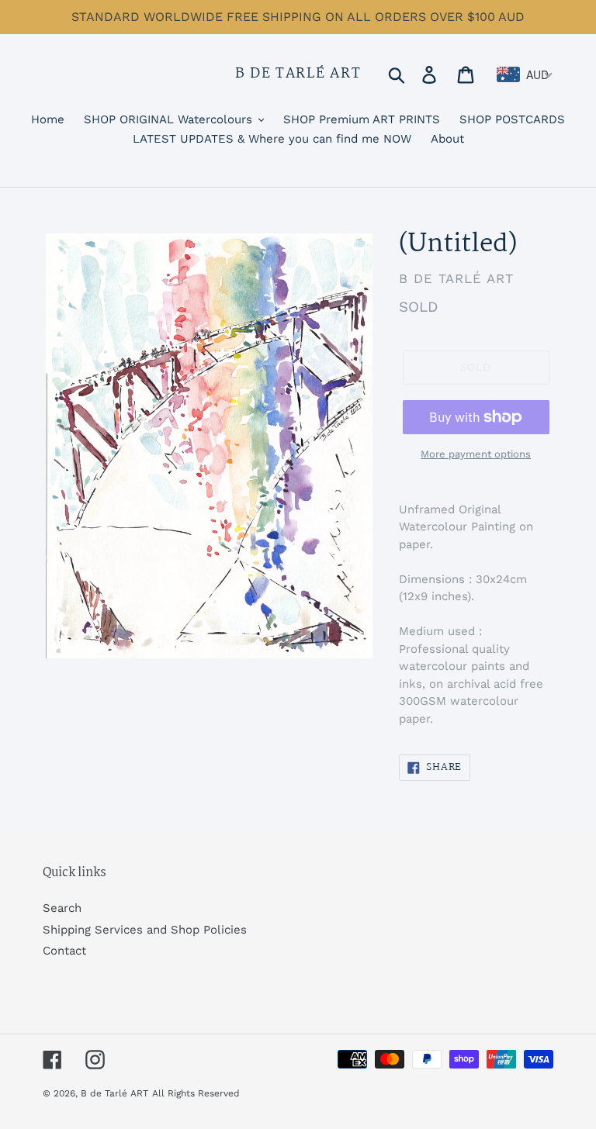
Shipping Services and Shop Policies (145, 930)
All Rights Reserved (196, 1093)
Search (62, 908)
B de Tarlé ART (298, 74)
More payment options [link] (476, 454)
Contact (64, 951)
